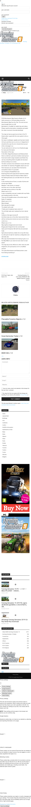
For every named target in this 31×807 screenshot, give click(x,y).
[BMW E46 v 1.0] (15, 344)
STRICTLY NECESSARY (8, 691)
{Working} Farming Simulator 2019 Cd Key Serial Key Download (14, 620)
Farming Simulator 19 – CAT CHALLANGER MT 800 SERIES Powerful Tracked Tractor (22, 278)
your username (5, 10)
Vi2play (4, 92)
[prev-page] (2, 356)
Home (3, 413)
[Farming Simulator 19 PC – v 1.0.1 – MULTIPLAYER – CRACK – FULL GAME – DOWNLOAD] (15, 584)
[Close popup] (0, 683)
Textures (4, 445)
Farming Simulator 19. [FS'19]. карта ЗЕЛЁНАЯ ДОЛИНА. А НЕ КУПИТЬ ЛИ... (14, 605)
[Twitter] (6, 96)
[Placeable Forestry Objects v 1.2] (15, 310)
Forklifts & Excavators (7, 427)
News (3, 434)
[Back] (2, 2)
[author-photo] (15, 293)
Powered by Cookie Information (7, 804)
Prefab (4, 443)
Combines (4, 422)
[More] (10, 96)
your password (5, 15)
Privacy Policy (5, 20)
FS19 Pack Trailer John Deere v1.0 (7, 276)
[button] (2, 79)
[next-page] (3, 356)
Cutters (4, 425)
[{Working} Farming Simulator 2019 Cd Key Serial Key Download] (15, 615)
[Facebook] (3, 96)
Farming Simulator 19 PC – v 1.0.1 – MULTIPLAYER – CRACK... (14, 590)
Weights (4, 457)
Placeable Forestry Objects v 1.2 (13, 319)
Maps (3, 432)
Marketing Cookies (6, 693)
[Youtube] (2, 672)
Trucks (4, 452)
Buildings (4, 418)
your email (4, 27)
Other (3, 438)
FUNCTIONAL (5, 695)
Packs (3, 441)
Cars (3, 420)
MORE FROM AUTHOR (21, 302)
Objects (4, 436)
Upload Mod (5, 416)
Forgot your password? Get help (9, 18)
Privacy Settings (6, 686)
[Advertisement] (15, 60)
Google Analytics (6, 688)
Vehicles (4, 454)
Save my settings (5, 806)
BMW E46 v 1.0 (7, 353)
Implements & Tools (7, 429)
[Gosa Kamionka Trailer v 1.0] (15, 327)
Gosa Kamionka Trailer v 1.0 (12, 336)
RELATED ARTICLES (8, 302)
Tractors (4, 447)
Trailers (4, 450)
